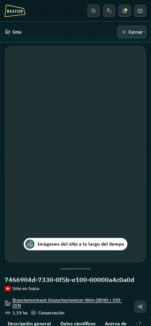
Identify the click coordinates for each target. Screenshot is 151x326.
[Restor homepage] (15, 11)
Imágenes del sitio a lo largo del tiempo (81, 244)
